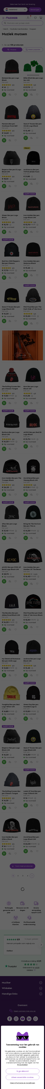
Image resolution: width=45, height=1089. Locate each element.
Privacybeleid (22, 1064)
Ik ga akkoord (22, 1071)
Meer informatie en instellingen (22, 1083)
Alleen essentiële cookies (22, 1077)
